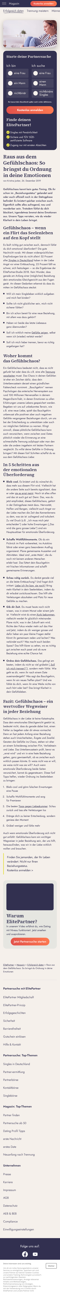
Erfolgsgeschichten (14, 1013)
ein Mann (19, 83)
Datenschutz (10, 1206)
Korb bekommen (45, 614)
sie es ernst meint (24, 493)
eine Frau (19, 73)
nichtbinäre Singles (46, 93)
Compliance (10, 1221)
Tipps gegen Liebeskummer (33, 806)
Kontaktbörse (10, 1088)
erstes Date (9, 1147)
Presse (7, 1174)
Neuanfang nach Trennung (19, 1154)
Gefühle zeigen (40, 332)
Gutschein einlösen (14, 1037)
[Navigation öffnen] (3, 3)
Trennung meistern (37, 11)
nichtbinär (20, 93)
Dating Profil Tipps (14, 1131)
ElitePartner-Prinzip (14, 1005)
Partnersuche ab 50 (14, 1123)
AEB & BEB (10, 1213)
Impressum (9, 1190)
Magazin (14, 3)
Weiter (51, 1265)
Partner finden (11, 1115)
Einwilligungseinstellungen (18, 1229)
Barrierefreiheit (12, 1029)
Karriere (8, 1182)
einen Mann (42, 83)
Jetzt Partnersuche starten (30, 941)
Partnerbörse (10, 1080)
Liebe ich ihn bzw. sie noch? (30, 585)
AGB (6, 1198)
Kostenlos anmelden (44, 3)
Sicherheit (9, 1021)
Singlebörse (10, 1096)
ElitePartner (8, 964)
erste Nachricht (12, 1139)
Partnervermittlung (14, 1072)
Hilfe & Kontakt (12, 1044)
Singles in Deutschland (20, 260)
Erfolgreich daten (13, 11)
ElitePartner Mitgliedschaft (18, 997)
